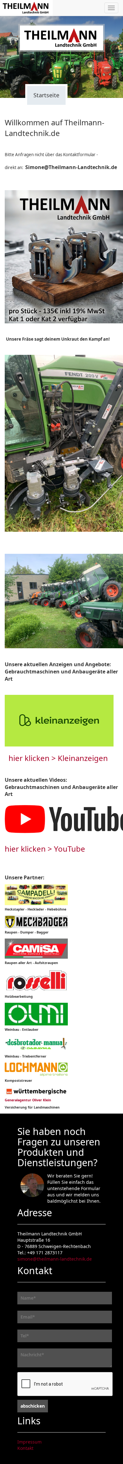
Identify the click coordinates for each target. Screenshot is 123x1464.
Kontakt (25, 1448)
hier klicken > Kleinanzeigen (58, 758)
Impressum (29, 1442)
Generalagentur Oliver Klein (28, 1100)
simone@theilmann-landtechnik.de (54, 1259)
